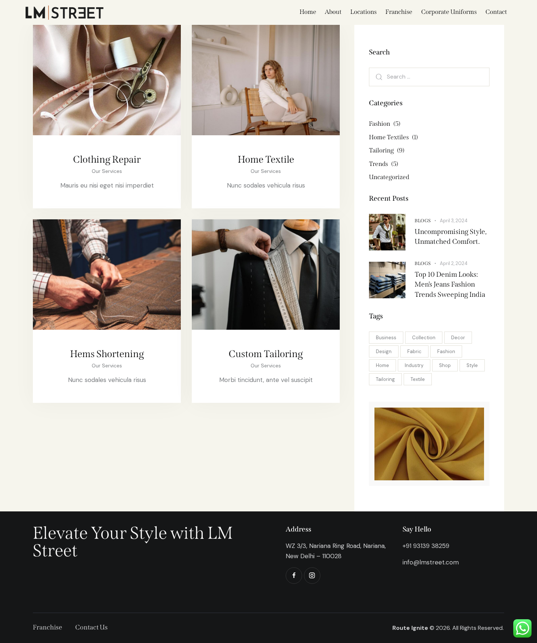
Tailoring (385, 379)
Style (472, 365)
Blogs (423, 220)
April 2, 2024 (454, 263)
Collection (423, 337)
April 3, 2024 (454, 221)
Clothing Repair (107, 159)
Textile (418, 379)
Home (382, 365)
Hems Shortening (107, 354)
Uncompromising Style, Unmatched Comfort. (451, 236)
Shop (445, 365)
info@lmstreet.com (431, 562)
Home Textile (266, 159)
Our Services (107, 171)
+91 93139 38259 (426, 546)
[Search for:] (429, 77)
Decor (458, 337)
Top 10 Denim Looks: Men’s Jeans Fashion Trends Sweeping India (450, 284)
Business (386, 337)
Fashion (446, 351)
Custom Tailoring (266, 354)
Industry (414, 365)
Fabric (414, 351)
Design (384, 351)
